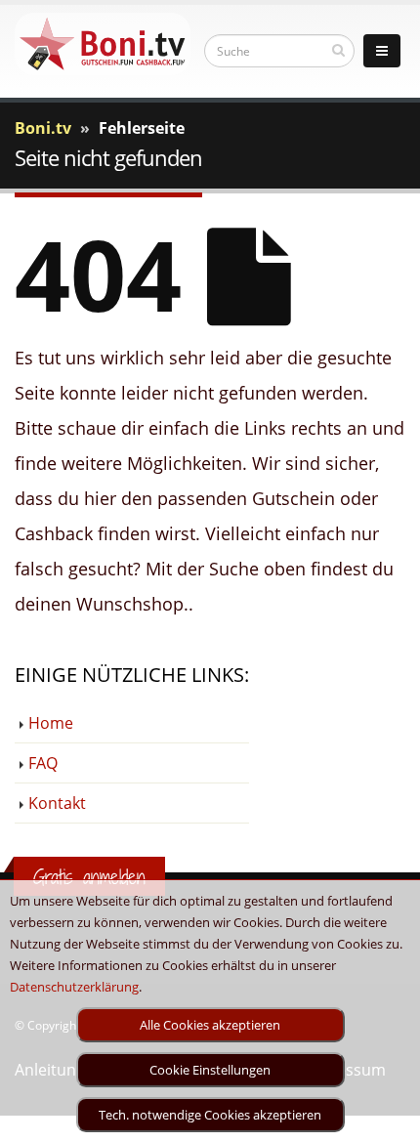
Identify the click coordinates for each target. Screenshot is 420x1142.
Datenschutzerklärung (74, 986)
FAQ (43, 763)
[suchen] (338, 49)
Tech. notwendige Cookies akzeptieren (210, 1114)
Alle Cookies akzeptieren (210, 1025)
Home (50, 723)
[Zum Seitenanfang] (386, 1118)
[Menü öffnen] (381, 50)
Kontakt (57, 803)
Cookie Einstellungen (210, 1070)
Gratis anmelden (89, 877)
